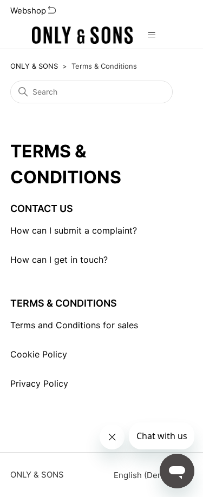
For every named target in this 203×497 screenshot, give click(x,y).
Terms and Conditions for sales (74, 325)
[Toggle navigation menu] (152, 35)
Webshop (29, 10)
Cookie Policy (38, 354)
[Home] (82, 35)
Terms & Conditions (63, 303)
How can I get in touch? (59, 259)
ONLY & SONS (34, 66)
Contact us (41, 208)
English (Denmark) (150, 475)
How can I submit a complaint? (73, 230)
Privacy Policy (39, 383)
